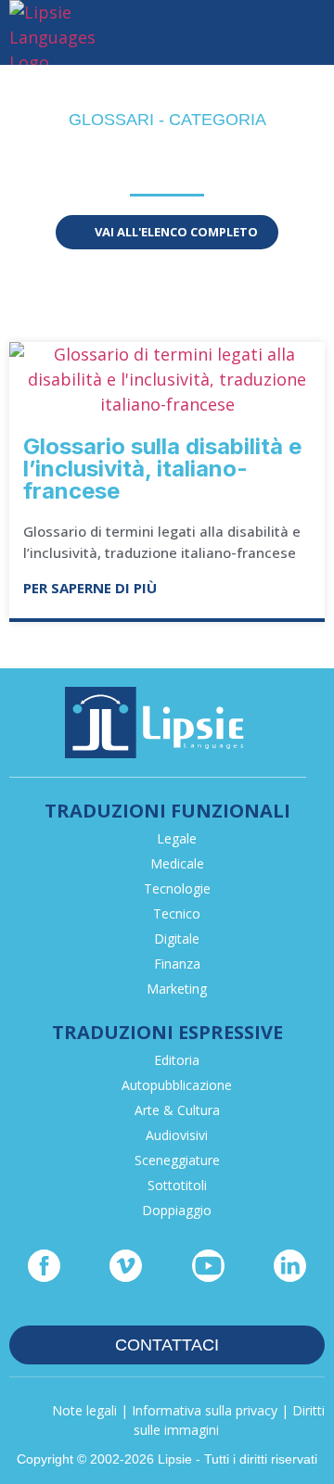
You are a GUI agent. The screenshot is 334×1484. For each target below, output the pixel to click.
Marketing (177, 988)
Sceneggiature (177, 1160)
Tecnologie (177, 888)
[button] (312, 33)
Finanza (177, 963)
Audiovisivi (177, 1135)
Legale (177, 838)
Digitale (176, 938)
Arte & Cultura (177, 1110)
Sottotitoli (177, 1185)
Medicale (177, 863)
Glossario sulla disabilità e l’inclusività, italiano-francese (162, 468)
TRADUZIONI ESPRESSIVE (167, 1032)
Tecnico (176, 913)
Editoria (176, 1060)
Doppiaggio (177, 1210)
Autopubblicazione (177, 1085)
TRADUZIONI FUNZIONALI (167, 810)
